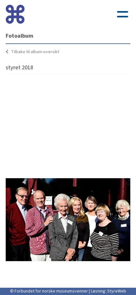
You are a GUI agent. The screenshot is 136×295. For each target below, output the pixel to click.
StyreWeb (116, 291)
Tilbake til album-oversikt (34, 52)
